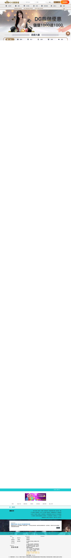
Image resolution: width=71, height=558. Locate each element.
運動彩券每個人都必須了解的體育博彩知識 (20, 524)
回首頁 (55, 489)
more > (58, 527)
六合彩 (41, 512)
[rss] (17, 547)
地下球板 (37, 545)
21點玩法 (32, 514)
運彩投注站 (54, 514)
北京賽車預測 (43, 514)
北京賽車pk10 (55, 515)
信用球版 (28, 546)
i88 (31, 512)
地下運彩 (32, 546)
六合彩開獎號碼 (49, 515)
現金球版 (31, 544)
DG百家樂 (30, 549)
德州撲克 (36, 514)
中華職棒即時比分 (54, 512)
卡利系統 (30, 548)
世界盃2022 (51, 517)
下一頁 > (13, 533)
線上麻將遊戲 (59, 514)
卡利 (27, 548)
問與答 (19, 539)
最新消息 (57, 510)
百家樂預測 (37, 512)
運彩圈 (33, 512)
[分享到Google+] (15, 547)
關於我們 (18, 541)
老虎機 (47, 517)
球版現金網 (46, 510)
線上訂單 (12, 542)
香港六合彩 (56, 517)
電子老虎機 (35, 510)
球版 (60, 510)
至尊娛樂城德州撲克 (52, 510)
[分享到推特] (12, 547)
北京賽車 (42, 510)
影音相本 (12, 541)
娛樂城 (39, 514)
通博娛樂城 (59, 512)
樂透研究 (44, 515)
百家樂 (39, 510)
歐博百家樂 (37, 548)
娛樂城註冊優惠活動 (39, 515)
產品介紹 (18, 537)
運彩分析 (59, 517)
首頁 (10, 507)
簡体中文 (58, 489)
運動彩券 (48, 512)
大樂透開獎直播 (49, 514)
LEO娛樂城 (33, 515)
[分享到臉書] (13, 547)
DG (27, 549)
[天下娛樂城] (35, 496)
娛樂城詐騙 (44, 517)
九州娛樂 (59, 515)
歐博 (33, 548)
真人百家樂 (44, 512)
